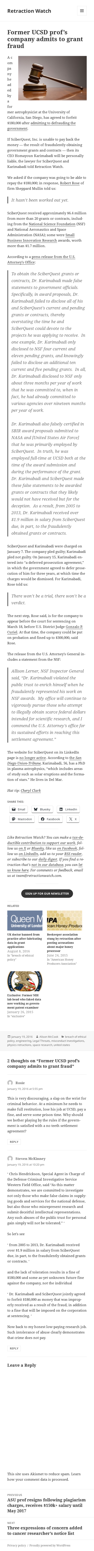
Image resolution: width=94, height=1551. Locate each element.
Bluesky (37, 848)
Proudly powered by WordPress (49, 1545)
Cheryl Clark (31, 790)
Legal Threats (41, 1041)
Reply (14, 1142)
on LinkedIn (28, 853)
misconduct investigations (67, 1041)
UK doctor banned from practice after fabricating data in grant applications (24, 941)
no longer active (32, 757)
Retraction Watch (29, 10)
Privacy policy (16, 1545)
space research (42, 1045)
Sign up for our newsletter (47, 894)
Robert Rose (70, 183)
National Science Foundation (52, 224)
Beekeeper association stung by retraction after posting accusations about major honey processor (64, 943)
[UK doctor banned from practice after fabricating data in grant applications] (24, 921)
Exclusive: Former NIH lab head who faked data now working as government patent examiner (24, 1001)
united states (62, 1045)
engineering (23, 1041)
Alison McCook (48, 1037)
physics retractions (19, 1045)
